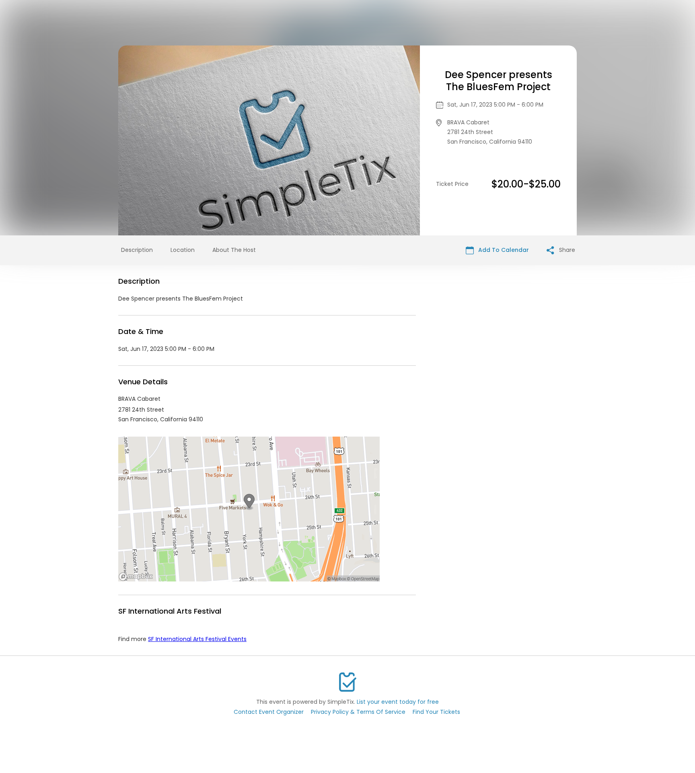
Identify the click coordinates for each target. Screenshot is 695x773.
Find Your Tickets (436, 712)
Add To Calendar (503, 250)
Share (566, 250)
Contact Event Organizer (269, 712)
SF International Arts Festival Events (197, 639)
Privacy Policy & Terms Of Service (358, 712)
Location (183, 250)
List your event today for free (398, 702)
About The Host (234, 250)
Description (137, 250)
